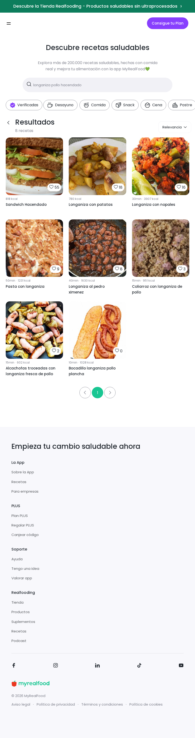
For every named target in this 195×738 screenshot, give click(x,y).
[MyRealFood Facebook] (13, 666)
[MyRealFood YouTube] (181, 666)
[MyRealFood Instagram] (55, 666)
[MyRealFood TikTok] (139, 666)
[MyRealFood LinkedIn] (97, 666)
